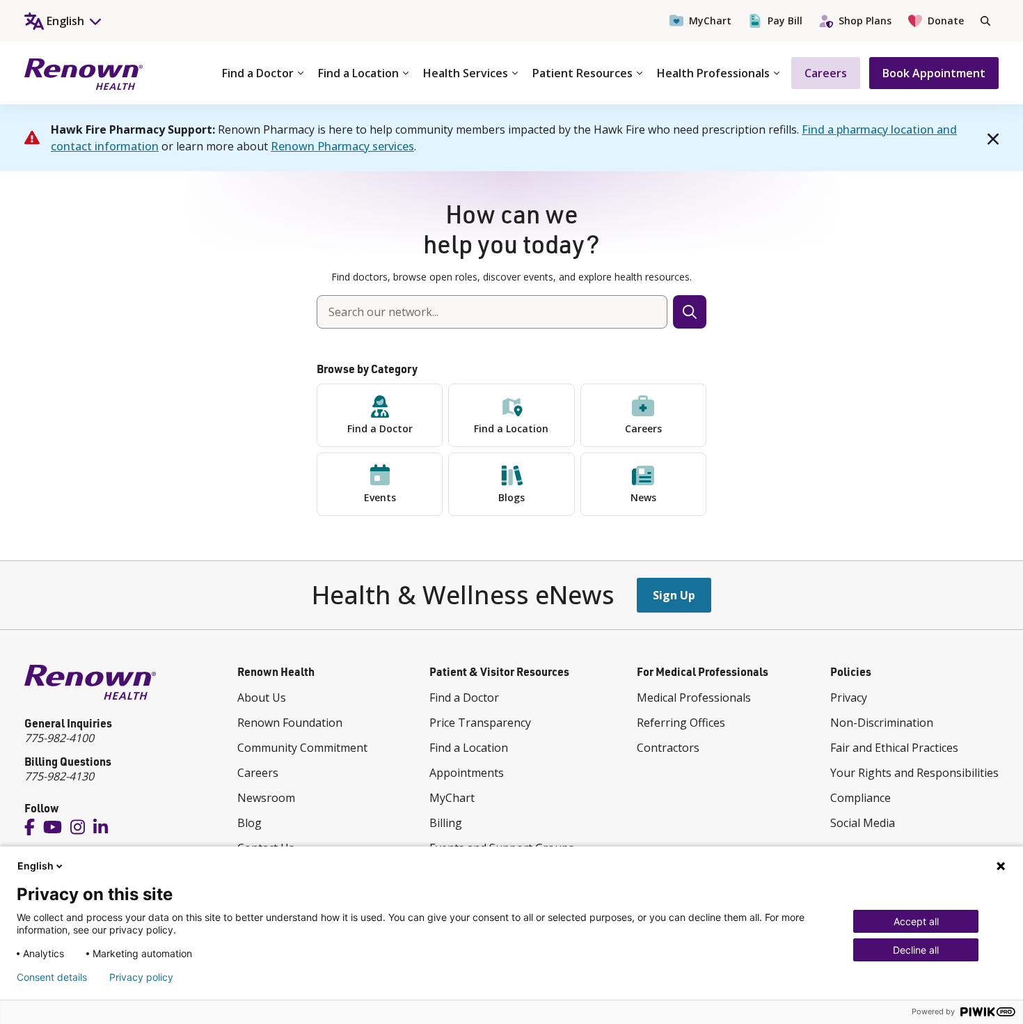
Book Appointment (933, 73)
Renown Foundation (289, 722)
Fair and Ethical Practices (894, 747)
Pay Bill (785, 20)
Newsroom (266, 797)
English (35, 866)
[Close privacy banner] (1000, 866)
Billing (445, 822)
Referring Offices (681, 722)
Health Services (465, 73)
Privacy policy (141, 977)
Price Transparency (480, 722)
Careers (825, 73)
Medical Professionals (694, 697)
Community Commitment (302, 747)
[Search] (985, 21)
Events (380, 497)
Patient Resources (582, 73)
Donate (946, 20)
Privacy (848, 697)
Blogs (511, 497)
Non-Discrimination (881, 722)
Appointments (466, 772)
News (643, 497)
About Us (261, 697)
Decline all (916, 950)
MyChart (710, 20)
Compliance (860, 797)
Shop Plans (865, 20)
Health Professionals (713, 73)
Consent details (52, 977)
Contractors (668, 747)
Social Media (862, 822)
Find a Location (358, 73)
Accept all (916, 921)
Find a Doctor (258, 73)
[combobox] (492, 312)
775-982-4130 (59, 776)
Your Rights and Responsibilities (914, 772)
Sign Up (674, 595)
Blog (249, 822)
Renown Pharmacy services (342, 146)
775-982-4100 (59, 738)
